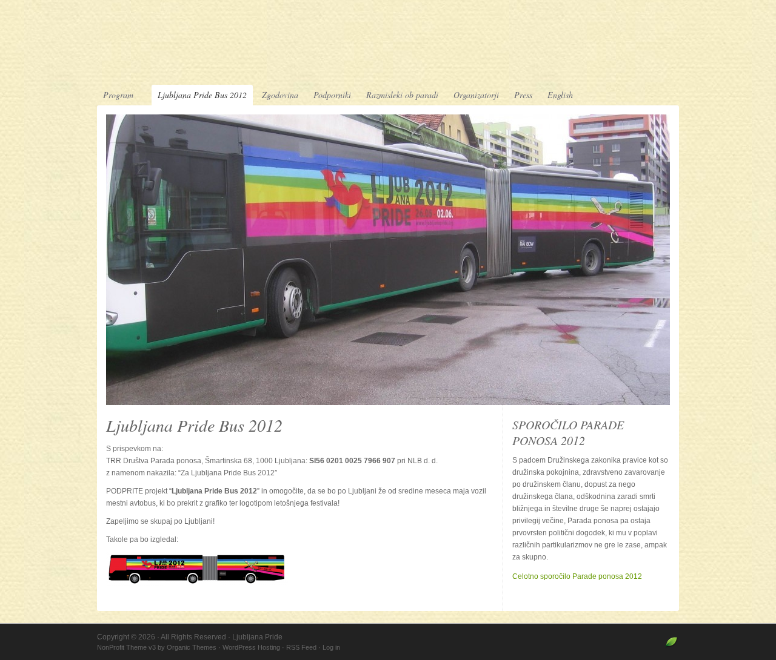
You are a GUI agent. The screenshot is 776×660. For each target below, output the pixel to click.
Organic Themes (191, 647)
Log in (331, 647)
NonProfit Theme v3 (126, 647)
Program (115, 95)
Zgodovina (280, 95)
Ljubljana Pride (388, 43)
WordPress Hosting (251, 647)
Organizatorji (476, 95)
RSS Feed (301, 647)
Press (523, 95)
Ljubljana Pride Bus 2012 (202, 95)
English (560, 95)
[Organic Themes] (671, 647)
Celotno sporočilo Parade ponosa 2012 (577, 576)
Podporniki (332, 95)
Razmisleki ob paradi (402, 95)
